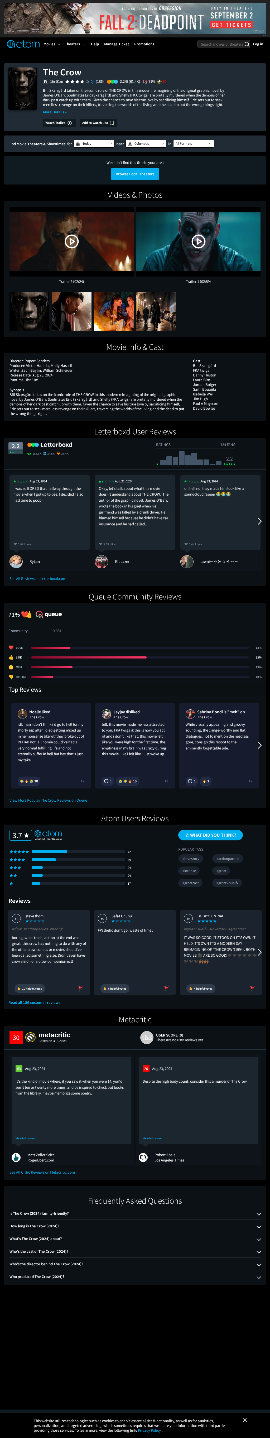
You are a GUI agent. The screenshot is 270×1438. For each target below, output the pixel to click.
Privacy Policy (150, 1430)
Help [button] (95, 43)
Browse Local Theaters (135, 173)
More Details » (55, 111)
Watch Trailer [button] (55, 122)
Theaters (72, 43)
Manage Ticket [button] (116, 43)
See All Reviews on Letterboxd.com (37, 578)
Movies (49, 43)
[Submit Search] (247, 44)
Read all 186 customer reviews (34, 1002)
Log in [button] (258, 43)
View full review (25, 1138)
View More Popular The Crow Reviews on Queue (48, 800)
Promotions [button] (144, 43)
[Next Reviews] (259, 521)
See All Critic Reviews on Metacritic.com (42, 1172)
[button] (94, 144)
